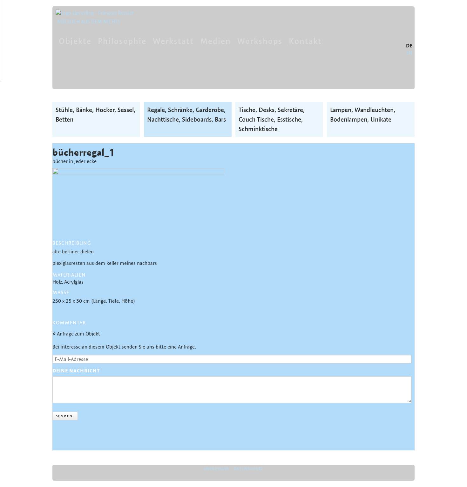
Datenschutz (248, 468)
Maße (60, 292)
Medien (215, 41)
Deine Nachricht (76, 371)
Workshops (259, 41)
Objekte (75, 41)
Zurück (59, 439)
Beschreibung (71, 243)
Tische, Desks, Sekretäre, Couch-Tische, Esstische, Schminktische (272, 119)
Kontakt (305, 41)
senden (64, 416)
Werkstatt (173, 41)
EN (409, 53)
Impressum (216, 468)
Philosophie (122, 41)
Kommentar (69, 323)
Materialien (69, 275)
